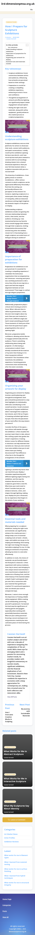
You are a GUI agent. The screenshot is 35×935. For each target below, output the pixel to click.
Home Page (7, 899)
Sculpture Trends (11, 22)
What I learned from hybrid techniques (14, 877)
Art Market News (11, 834)
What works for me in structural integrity (16, 884)
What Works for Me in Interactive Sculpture (15, 780)
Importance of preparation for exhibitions (16, 54)
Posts (5, 911)
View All (5, 917)
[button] (12, 697)
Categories (7, 905)
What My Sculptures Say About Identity (16, 807)
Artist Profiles (9, 838)
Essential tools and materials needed (15, 63)
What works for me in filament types (16, 856)
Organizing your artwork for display (15, 58)
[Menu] (31, 9)
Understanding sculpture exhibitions (14, 50)
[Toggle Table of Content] (26, 45)
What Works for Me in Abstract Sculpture (15, 753)
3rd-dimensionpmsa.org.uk (18, 3)
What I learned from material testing (15, 863)
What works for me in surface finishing (15, 870)
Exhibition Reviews (11, 842)
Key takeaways (12, 47)
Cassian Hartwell (16, 634)
